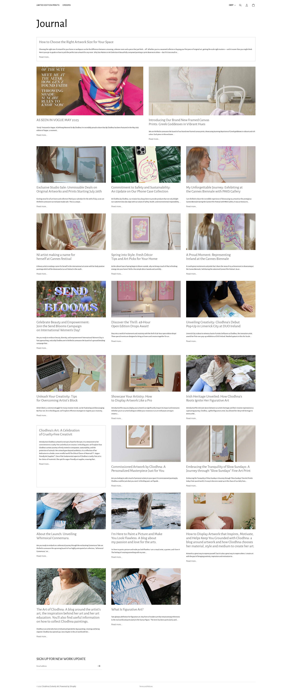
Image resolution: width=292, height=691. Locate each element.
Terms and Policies (146, 686)
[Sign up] (99, 666)
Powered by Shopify (68, 686)
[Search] (240, 5)
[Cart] (253, 5)
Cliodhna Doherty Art (50, 686)
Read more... (44, 57)
